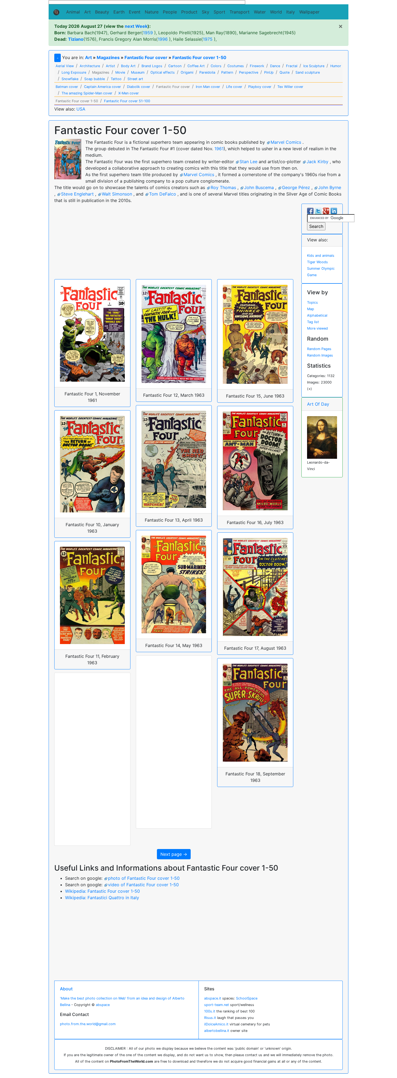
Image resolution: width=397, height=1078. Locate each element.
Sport (219, 12)
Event (134, 12)
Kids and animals (320, 256)
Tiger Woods (317, 262)
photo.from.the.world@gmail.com (88, 1024)
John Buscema (259, 187)
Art (87, 12)
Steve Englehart (77, 194)
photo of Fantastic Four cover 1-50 (144, 878)
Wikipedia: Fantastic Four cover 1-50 (102, 891)
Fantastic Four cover (146, 57)
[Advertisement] (147, 3)
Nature (152, 12)
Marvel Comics (286, 142)
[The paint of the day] (322, 437)
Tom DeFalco (162, 194)
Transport (240, 12)
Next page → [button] (173, 854)
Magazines (108, 57)
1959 (148, 32)
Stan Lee (248, 161)
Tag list (313, 322)
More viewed (317, 328)
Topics (312, 302)
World (276, 12)
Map (310, 309)
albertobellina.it (216, 1031)
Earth (119, 12)
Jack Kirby (317, 161)
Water (260, 12)
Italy (290, 12)
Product (189, 12)
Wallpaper (309, 12)
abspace (103, 1005)
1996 (163, 39)
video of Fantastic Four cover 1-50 (143, 884)
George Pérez (296, 187)
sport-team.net (216, 1005)
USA (80, 109)
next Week (136, 26)
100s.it (209, 1011)
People (170, 12)
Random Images (320, 355)
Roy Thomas (223, 187)
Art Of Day (318, 404)
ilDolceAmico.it (216, 1024)
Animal (73, 12)
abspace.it (212, 998)
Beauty (102, 12)
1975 (208, 39)
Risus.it (210, 1018)
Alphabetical (317, 315)
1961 (219, 148)
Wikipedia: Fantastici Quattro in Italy (102, 897)
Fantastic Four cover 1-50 (199, 57)
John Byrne (329, 187)
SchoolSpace (246, 998)
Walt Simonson (117, 194)
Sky (205, 12)
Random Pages (319, 349)
